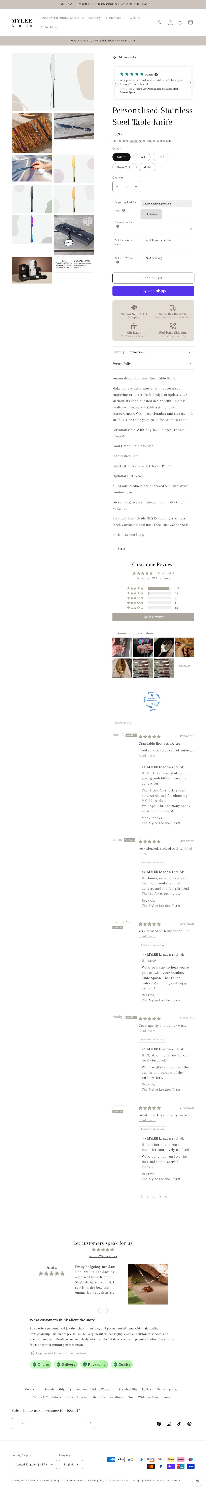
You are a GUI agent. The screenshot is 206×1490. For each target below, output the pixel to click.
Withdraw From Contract (155, 1397)
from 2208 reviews (103, 1256)
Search (49, 1389)
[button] (61, 18)
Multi (147, 167)
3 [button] (154, 1196)
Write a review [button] (153, 617)
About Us (98, 1397)
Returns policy (167, 1389)
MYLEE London (30, 1480)
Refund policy (75, 1480)
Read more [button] (147, 755)
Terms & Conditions (47, 1397)
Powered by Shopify (51, 1480)
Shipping (136, 140)
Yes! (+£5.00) (154, 258)
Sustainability (128, 1389)
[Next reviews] (191, 83)
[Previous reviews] (115, 83)
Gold (161, 157)
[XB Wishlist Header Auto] (180, 23)
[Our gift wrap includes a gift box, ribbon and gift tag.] (117, 262)
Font (128, 210)
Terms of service (118, 1480)
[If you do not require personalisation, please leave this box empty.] (117, 226)
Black (142, 157)
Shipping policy (142, 1480)
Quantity (118, 177)
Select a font (151, 214)
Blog (131, 1397)
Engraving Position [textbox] (126, 202)
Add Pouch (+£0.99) (159, 240)
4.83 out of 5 (164, 573)
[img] (150, 737)
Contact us (32, 1389)
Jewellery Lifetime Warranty (94, 1389)
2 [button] (147, 1196)
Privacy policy (96, 1480)
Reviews (147, 1389)
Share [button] (122, 548)
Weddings (116, 1397)
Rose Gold (124, 167)
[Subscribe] (89, 1423)
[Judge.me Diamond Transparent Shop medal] (152, 700)
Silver (121, 157)
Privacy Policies (77, 1397)
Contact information (168, 1480)
